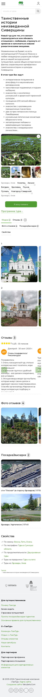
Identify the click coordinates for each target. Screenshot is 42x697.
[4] (9, 343)
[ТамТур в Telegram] (26, 690)
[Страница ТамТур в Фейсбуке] (11, 690)
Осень (29, 542)
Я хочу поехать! (21, 204)
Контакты (5, 646)
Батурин (5, 187)
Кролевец (16, 187)
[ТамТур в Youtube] (31, 690)
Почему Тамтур (8, 605)
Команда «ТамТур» (10, 631)
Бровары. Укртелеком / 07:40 (15, 525)
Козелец (21, 183)
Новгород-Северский (21, 191)
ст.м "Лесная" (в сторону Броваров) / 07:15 (21, 490)
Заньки (31, 183)
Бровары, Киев (19, 563)
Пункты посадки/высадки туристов (17, 617)
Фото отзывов (9, 226)
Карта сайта (25, 682)
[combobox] (18, 11)
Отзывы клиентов (9, 639)
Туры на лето (29, 560)
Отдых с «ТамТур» (9, 635)
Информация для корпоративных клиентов (17, 666)
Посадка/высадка (28, 226)
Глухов (26, 187)
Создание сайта (14, 684)
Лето (23, 542)
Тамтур (3, 570)
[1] (2, 343)
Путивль (5, 191)
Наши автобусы (8, 643)
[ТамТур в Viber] (21, 690)
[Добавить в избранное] (38, 136)
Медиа (6, 220)
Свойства (6, 232)
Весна (17, 542)
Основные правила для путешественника (21, 620)
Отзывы (17, 220)
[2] (4, 343)
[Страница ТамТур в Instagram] (16, 690)
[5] (11, 343)
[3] (7, 343)
